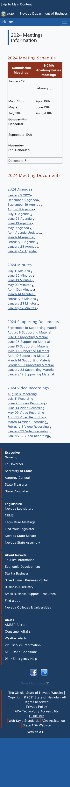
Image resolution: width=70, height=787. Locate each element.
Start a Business (17, 573)
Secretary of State (18, 471)
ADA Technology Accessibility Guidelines (37, 713)
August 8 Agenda (21, 209)
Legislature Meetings (20, 522)
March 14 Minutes (21, 294)
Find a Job (12, 600)
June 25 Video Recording (27, 403)
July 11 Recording (20, 398)
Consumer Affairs (18, 631)
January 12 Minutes (22, 308)
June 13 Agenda (20, 223)
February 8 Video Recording (29, 426)
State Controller (16, 491)
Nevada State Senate (20, 536)
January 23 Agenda (22, 246)
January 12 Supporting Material (31, 374)
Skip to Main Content (16, 4)
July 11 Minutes (19, 271)
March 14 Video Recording (27, 422)
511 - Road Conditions (21, 652)
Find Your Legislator (19, 529)
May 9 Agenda (19, 228)
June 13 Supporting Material (28, 346)
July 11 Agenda (19, 214)
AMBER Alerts (15, 625)
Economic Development (22, 566)
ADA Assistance (53, 721)
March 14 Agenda (20, 237)
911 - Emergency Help (21, 659)
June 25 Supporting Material (29, 342)
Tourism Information (19, 560)
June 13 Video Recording (26, 408)
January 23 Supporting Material (31, 370)
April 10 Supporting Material (28, 356)
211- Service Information (23, 645)
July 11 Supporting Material (28, 337)
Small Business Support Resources (30, 594)
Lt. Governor (14, 464)
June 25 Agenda (20, 218)
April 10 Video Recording (26, 417)
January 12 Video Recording (28, 436)
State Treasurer (16, 484)
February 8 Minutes (22, 299)
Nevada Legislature (19, 508)
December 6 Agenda (23, 200)
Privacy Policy (36, 707)
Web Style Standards (24, 721)
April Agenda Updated (24, 232)
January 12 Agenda (22, 251)
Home (6, 21)
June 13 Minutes (20, 280)
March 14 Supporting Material (29, 360)
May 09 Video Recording (26, 412)
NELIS (9, 515)
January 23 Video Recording (29, 431)
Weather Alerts (16, 638)
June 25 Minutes (20, 275)
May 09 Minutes (20, 285)
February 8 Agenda (22, 242)
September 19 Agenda (24, 204)
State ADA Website (37, 725)
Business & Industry (19, 587)
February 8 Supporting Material (31, 365)
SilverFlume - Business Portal (26, 580)
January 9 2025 (19, 195)
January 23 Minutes (23, 303)
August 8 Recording (22, 394)
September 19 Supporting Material (33, 328)
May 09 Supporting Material (28, 351)
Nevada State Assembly (22, 542)
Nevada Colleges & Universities (28, 607)
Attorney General (17, 478)
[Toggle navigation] (64, 22)
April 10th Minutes (21, 289)
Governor (12, 457)
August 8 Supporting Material (29, 332)
